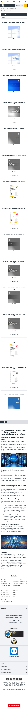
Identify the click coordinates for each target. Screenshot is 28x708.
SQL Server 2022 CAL (5, 594)
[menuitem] (25, 2)
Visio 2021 (15, 592)
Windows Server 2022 (5, 583)
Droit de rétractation (21, 684)
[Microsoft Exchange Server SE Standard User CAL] (14, 32)
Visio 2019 (15, 594)
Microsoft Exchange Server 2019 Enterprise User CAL (14, 341)
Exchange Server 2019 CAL (6, 601)
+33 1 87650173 (14, 620)
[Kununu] (17, 679)
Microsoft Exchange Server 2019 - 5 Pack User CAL (14, 155)
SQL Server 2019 (4, 592)
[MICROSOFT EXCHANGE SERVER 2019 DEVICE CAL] (14, 244)
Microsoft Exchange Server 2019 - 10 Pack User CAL (14, 182)
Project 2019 (15, 590)
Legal (19, 682)
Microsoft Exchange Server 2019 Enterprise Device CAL (14, 368)
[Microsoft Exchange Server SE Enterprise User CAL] (14, 85)
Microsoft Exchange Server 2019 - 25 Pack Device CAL (14, 315)
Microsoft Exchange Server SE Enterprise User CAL (14, 76)
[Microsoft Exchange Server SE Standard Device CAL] (14, 58)
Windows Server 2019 (5, 585)
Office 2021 (3, 579)
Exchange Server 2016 (5, 599)
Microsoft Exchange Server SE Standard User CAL (14, 23)
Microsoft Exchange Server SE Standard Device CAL (14, 49)
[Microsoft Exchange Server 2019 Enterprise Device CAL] (14, 376)
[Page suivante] (3, 422)
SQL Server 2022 (4, 590)
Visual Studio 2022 (16, 585)
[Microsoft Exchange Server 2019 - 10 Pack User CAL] (14, 191)
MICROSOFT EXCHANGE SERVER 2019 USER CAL (14, 129)
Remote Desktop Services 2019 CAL (20, 583)
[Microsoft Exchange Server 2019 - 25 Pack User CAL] (14, 217)
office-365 (23, 682)
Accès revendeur (15, 682)
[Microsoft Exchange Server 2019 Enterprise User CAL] (14, 350)
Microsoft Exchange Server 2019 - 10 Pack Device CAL (14, 288)
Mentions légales (20, 685)
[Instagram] (20, 679)
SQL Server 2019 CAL (5, 596)
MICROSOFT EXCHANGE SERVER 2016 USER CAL (14, 394)
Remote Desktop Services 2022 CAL (20, 581)
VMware (14, 599)
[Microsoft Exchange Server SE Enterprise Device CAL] (14, 111)
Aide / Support (8, 683)
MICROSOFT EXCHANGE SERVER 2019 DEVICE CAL (14, 235)
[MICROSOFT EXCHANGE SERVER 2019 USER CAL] (14, 138)
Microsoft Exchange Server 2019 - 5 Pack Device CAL (14, 262)
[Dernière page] (5, 422)
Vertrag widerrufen (15, 705)
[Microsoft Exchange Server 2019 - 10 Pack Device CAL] (14, 297)
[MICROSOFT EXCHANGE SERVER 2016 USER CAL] (14, 403)
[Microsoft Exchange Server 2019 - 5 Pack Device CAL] (14, 270)
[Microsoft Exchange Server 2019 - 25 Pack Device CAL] (14, 323)
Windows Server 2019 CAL (6, 588)
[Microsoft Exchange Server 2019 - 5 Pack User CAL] (14, 164)
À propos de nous (19, 683)
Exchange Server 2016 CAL (18, 579)
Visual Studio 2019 (16, 587)
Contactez (13, 683)
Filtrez (4, 14)
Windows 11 (15, 596)
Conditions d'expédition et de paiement (10, 684)
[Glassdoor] (14, 679)
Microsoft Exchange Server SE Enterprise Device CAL (14, 103)
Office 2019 (3, 581)
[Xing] (11, 679)
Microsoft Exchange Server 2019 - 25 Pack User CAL (14, 208)
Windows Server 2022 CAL (6, 587)
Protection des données (9, 685)
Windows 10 (15, 598)
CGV (15, 685)
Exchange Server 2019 (5, 598)
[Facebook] (7, 679)
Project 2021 (15, 588)
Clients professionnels (7, 682)
